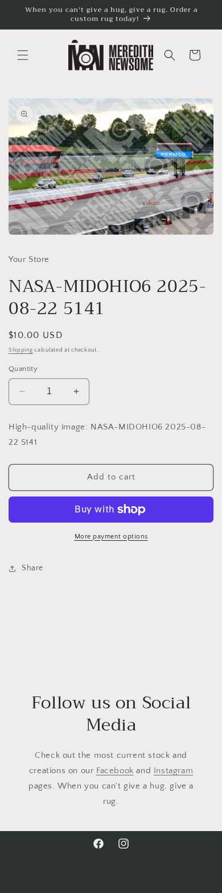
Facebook (115, 770)
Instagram (173, 770)
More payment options (111, 536)
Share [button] (32, 568)
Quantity (23, 369)
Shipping (21, 350)
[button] (22, 55)
